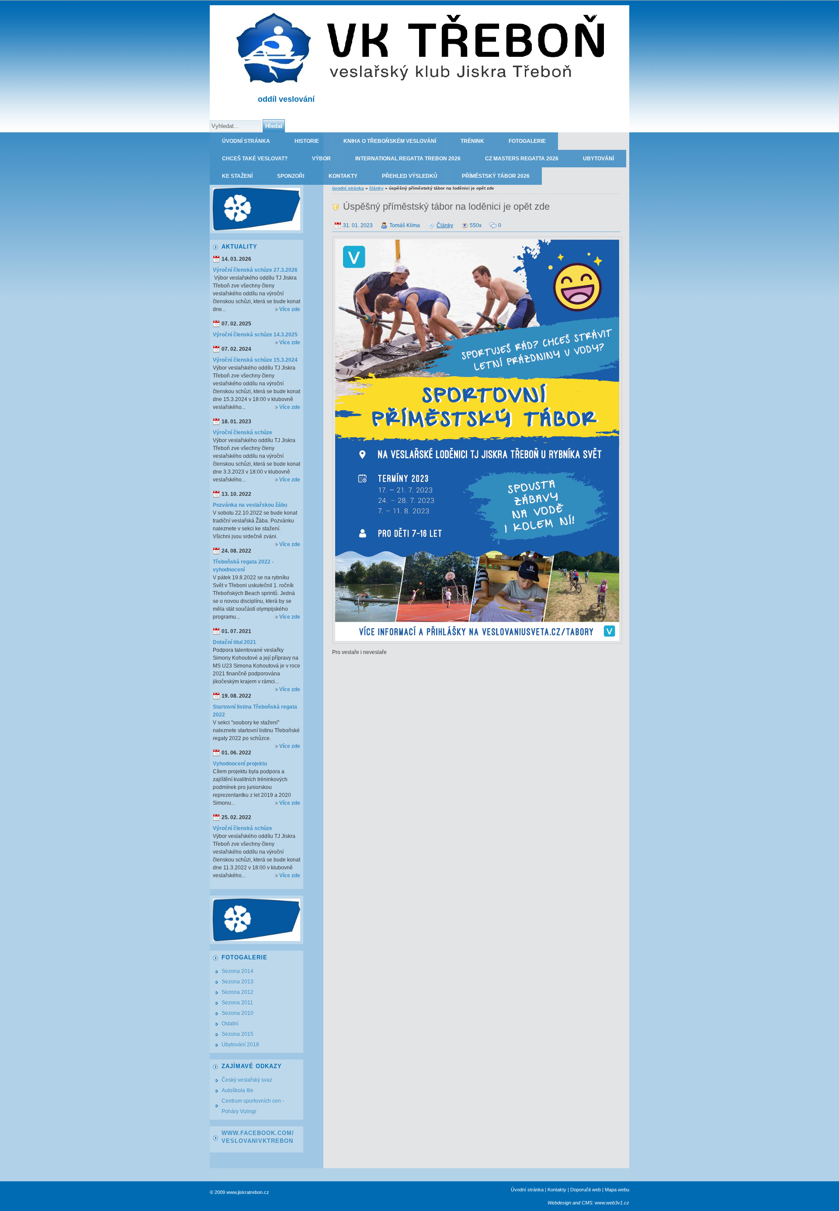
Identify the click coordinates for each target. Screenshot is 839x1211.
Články (376, 188)
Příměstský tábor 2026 (496, 176)
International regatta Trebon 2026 (408, 159)
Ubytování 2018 (240, 1044)
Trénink (472, 141)
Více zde (289, 309)
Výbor (321, 159)
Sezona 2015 (237, 1034)
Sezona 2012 (237, 992)
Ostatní (230, 1024)
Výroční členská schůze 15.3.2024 (255, 360)
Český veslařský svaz (247, 1080)
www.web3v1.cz (612, 1202)
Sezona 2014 (237, 971)
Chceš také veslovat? (255, 159)
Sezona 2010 (237, 1013)
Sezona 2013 (237, 982)
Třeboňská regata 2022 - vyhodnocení (243, 566)
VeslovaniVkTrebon (257, 1141)
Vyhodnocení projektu (240, 764)
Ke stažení (237, 176)
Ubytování (598, 159)
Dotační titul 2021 (234, 642)
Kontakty (343, 176)
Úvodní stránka (246, 141)
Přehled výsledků (409, 176)
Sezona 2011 (237, 1003)
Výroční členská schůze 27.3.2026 (255, 270)
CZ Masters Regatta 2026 (521, 159)
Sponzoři (290, 176)
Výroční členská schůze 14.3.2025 (255, 335)
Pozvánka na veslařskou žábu (250, 505)
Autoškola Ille (237, 1090)
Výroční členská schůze (242, 432)
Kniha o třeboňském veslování (389, 141)
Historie (307, 141)
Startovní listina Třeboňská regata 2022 (255, 711)
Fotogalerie (527, 141)
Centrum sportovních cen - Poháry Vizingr (253, 1106)
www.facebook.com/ (258, 1133)
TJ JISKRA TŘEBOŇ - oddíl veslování (577, 13)
